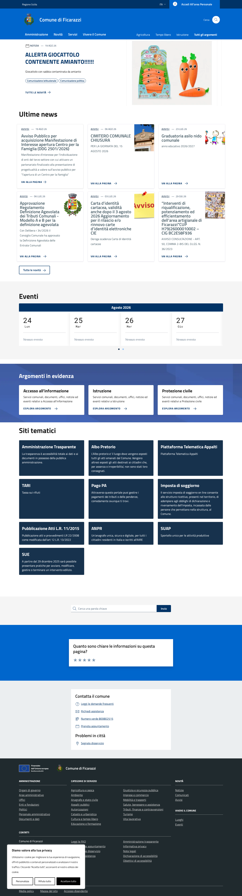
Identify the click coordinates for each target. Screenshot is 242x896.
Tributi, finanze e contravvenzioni (143, 809)
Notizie (179, 790)
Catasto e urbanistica (84, 814)
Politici (23, 809)
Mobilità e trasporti (134, 800)
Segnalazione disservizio (85, 851)
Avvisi (178, 800)
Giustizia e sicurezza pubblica (140, 790)
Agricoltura (143, 34)
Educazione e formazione (86, 824)
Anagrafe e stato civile (84, 800)
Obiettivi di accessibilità (137, 861)
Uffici (22, 800)
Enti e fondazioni (29, 804)
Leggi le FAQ (78, 841)
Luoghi (179, 820)
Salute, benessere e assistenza (141, 804)
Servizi (72, 34)
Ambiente (77, 795)
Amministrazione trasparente (141, 841)
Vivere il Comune (94, 34)
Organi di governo (29, 790)
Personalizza (22, 881)
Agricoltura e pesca (82, 790)
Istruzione (182, 34)
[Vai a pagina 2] (123, 349)
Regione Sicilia (29, 4)
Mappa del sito (49, 891)
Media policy (26, 891)
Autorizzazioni (79, 809)
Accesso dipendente (76, 891)
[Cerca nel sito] (216, 20)
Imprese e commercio (136, 795)
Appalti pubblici (80, 804)
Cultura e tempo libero (84, 819)
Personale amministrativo (34, 814)
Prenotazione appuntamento (88, 846)
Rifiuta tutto (44, 881)
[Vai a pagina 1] (119, 349)
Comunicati (182, 795)
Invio (164, 608)
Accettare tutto (68, 881)
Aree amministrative (31, 795)
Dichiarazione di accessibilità (140, 856)
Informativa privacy (135, 846)
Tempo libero (163, 34)
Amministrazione (36, 34)
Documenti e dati (29, 819)
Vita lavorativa (132, 819)
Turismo (128, 814)
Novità (58, 34)
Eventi (179, 824)
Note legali (129, 851)
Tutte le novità (32, 270)
